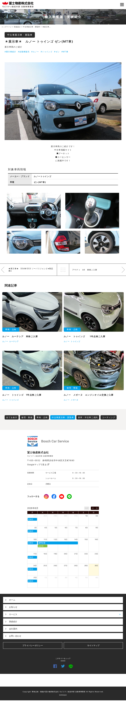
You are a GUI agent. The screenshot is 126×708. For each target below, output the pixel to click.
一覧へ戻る (63, 270)
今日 (86, 508)
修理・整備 (26, 417)
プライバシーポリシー (32, 645)
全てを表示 (11, 417)
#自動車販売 (24, 52)
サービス (13, 614)
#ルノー (35, 52)
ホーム (12, 600)
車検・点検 (42, 417)
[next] (97, 508)
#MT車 (64, 52)
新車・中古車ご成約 (88, 417)
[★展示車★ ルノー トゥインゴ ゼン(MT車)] (63, 101)
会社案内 (13, 628)
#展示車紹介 (10, 52)
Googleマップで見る (37, 464)
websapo (63, 695)
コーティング (108, 417)
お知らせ (13, 607)
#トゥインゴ (46, 52)
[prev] (93, 508)
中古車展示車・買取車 (20, 34)
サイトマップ (93, 645)
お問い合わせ (15, 636)
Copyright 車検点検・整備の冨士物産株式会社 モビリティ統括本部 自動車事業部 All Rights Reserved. (63, 692)
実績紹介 (13, 621)
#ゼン (57, 52)
